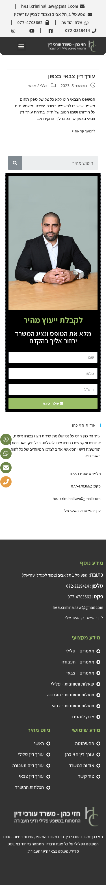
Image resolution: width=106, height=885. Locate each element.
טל (97, 366)
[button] (21, 46)
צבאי (32, 85)
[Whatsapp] (6, 453)
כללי (43, 85)
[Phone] (6, 481)
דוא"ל (97, 382)
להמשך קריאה (82, 131)
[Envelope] (6, 467)
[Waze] (6, 439)
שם (97, 350)
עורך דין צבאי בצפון (71, 76)
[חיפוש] (15, 163)
